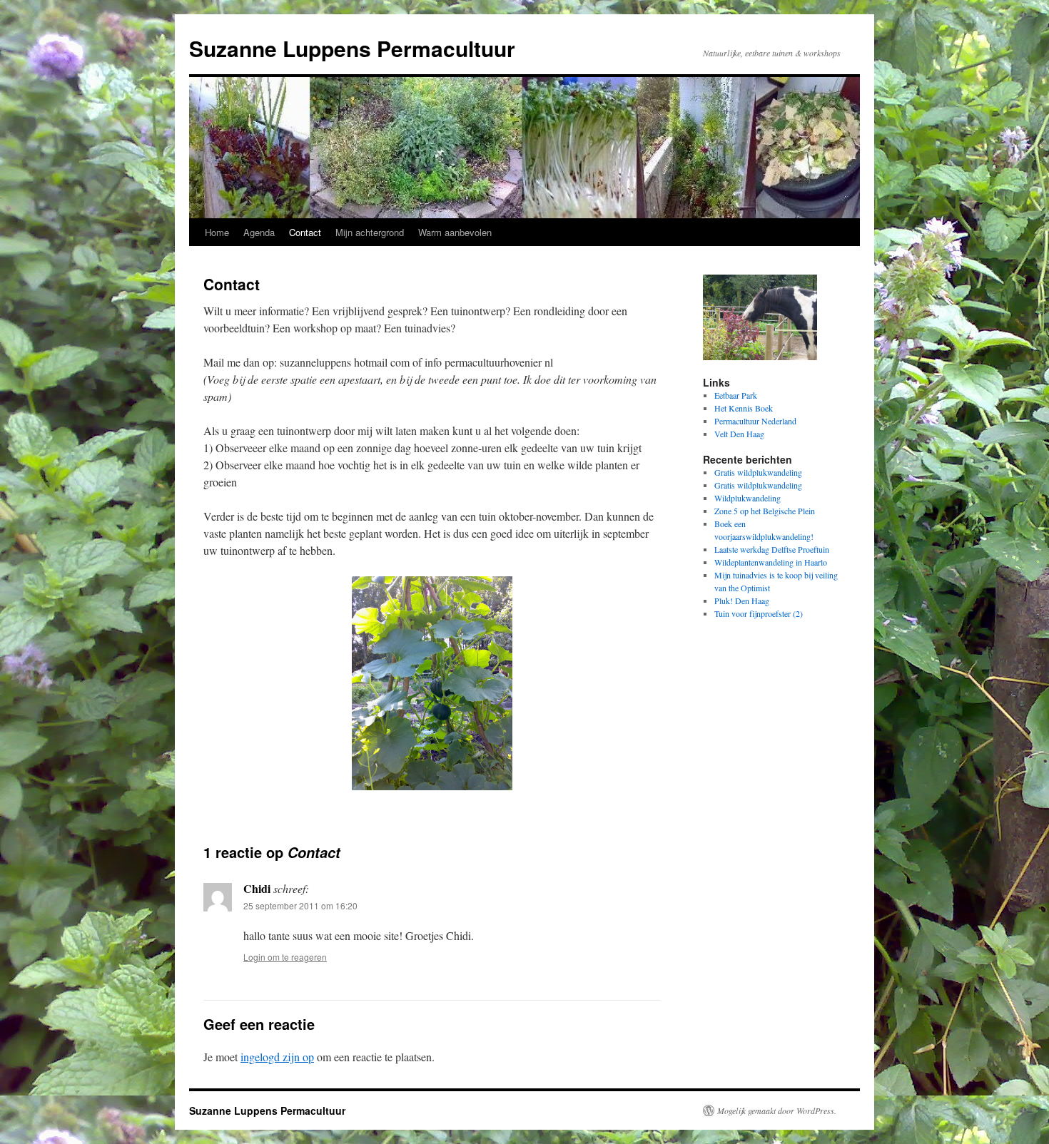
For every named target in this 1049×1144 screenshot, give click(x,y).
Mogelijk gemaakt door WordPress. (776, 1110)
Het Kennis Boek (743, 408)
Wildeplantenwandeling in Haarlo (770, 562)
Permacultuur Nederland (755, 421)
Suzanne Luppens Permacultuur (352, 48)
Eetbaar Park (735, 395)
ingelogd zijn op (277, 1056)
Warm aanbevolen (455, 232)
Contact (305, 232)
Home (217, 232)
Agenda (259, 232)
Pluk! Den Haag (741, 600)
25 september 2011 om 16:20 (300, 905)
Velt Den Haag (739, 433)
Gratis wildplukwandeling (758, 472)
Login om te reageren (285, 957)
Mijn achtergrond (369, 232)
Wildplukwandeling (747, 498)
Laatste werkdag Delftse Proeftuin (771, 549)
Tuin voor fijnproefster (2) (758, 613)
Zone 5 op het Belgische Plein (764, 510)
